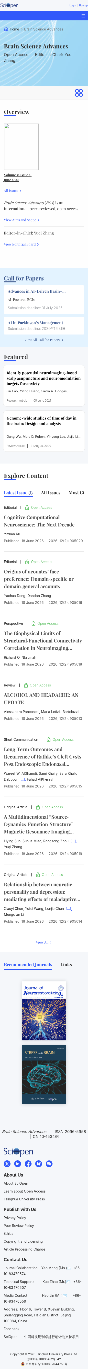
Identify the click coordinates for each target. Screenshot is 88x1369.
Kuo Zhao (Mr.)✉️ (56, 1282)
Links (66, 964)
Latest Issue (16, 492)
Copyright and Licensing (23, 1241)
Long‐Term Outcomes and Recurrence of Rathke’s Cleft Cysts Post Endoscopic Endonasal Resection (42, 757)
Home (14, 29)
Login (72, 5)
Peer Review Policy (19, 1225)
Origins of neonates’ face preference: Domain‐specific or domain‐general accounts (39, 578)
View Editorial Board (20, 244)
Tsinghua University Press (24, 1199)
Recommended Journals (28, 964)
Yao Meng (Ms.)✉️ (56, 1268)
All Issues (11, 190)
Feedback (12, 1329)
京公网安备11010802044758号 (46, 1364)
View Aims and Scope (20, 220)
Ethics (8, 1233)
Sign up (83, 5)
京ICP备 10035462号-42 (44, 1359)
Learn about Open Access (24, 1191)
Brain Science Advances (36, 46)
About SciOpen (16, 1183)
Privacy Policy (15, 1218)
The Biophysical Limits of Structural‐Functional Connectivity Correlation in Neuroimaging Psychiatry (43, 641)
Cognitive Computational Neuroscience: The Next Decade (39, 521)
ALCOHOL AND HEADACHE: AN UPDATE (41, 698)
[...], (23, 779)
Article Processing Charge (24, 1249)
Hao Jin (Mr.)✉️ (54, 1295)
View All (42, 942)
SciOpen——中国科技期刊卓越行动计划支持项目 (41, 1337)
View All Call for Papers (42, 339)
